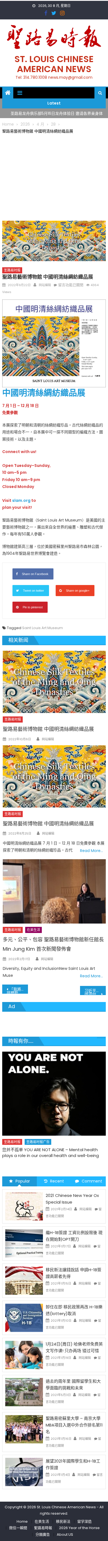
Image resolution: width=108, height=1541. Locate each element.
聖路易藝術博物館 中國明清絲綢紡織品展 (48, 729)
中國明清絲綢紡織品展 (43, 393)
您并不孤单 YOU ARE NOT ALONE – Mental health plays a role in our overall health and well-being (50, 1152)
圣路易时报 (12, 270)
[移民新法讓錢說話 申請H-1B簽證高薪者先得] (24, 1280)
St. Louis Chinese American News (54, 64)
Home (22, 1521)
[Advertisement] (54, 176)
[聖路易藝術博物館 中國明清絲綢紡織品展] (54, 682)
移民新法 (63, 1521)
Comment (92, 1181)
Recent (57, 1181)
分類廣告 (42, 1534)
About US (65, 1534)
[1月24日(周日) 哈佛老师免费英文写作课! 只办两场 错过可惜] (24, 1354)
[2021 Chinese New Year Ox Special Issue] (24, 1206)
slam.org (21, 500)
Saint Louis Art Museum (42, 627)
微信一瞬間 (18, 1527)
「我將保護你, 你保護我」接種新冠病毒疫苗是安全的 (17, 990)
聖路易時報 (43, 1527)
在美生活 (33, 929)
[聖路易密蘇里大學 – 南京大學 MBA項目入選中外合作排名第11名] (24, 1428)
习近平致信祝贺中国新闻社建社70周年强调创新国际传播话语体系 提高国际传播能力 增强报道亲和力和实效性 (95, 991)
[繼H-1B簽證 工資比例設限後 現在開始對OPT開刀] (24, 1243)
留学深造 (84, 1521)
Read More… (91, 850)
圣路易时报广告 (38, 1142)
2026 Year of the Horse (79, 1527)
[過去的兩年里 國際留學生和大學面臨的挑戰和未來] (24, 1391)
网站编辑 (45, 285)
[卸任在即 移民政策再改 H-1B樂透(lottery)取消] (24, 1317)
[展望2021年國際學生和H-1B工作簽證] (24, 1471)
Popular (23, 1181)
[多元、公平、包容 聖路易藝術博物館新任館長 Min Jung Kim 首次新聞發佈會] (54, 891)
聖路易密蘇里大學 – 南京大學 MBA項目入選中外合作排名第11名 (74, 1425)
